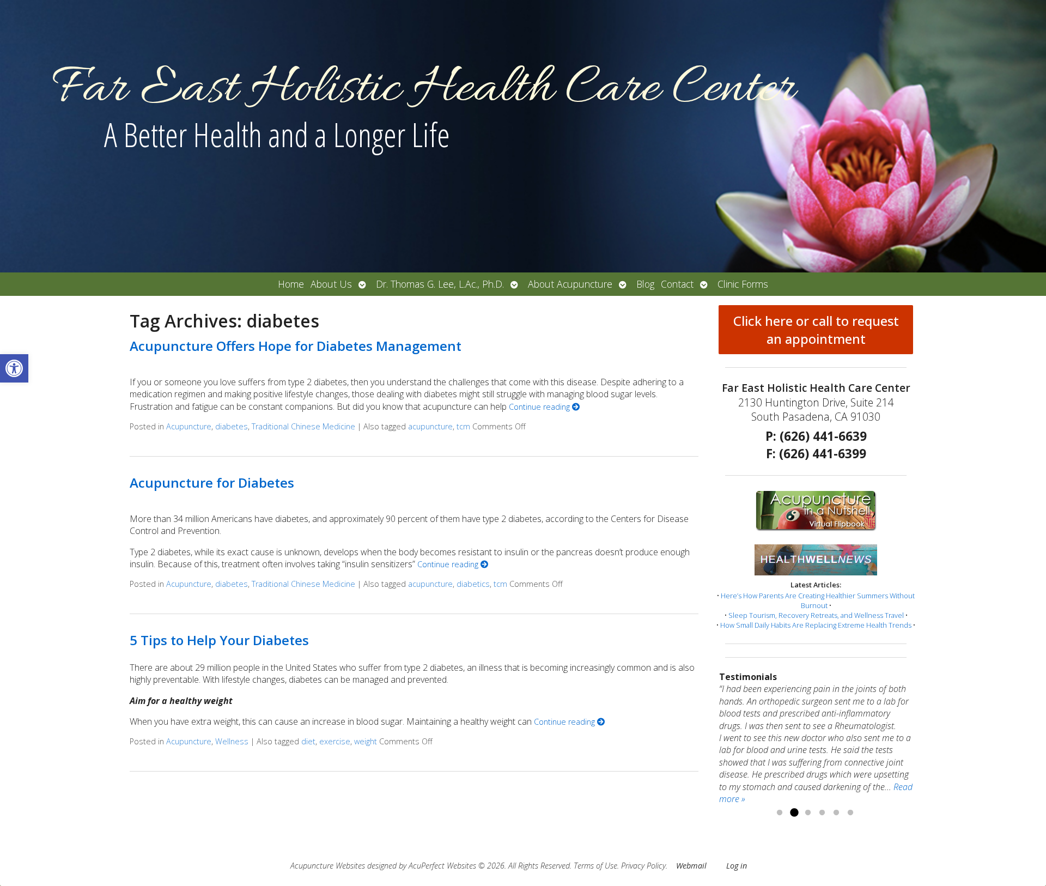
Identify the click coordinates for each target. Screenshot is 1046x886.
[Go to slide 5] (836, 813)
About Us (331, 283)
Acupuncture (188, 426)
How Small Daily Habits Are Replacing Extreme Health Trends (815, 625)
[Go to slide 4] (822, 813)
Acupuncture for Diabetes (212, 482)
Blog (645, 283)
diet (308, 741)
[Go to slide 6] (850, 813)
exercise (334, 741)
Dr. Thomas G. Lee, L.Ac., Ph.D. (440, 283)
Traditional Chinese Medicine (303, 426)
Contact (677, 283)
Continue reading (540, 407)
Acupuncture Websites (327, 865)
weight (365, 741)
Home (291, 283)
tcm (463, 426)
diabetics (473, 584)
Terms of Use (595, 865)
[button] (14, 368)
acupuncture (430, 426)
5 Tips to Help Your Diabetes (219, 640)
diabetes (231, 426)
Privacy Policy (643, 865)
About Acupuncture (570, 283)
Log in (736, 865)
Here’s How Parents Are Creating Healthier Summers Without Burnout (818, 600)
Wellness (231, 741)
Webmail (691, 865)
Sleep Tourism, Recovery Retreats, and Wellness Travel (816, 615)
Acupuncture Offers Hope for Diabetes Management (295, 346)
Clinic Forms (742, 283)
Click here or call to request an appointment (816, 330)
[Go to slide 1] (779, 813)
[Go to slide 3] (807, 813)
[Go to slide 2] (793, 813)
